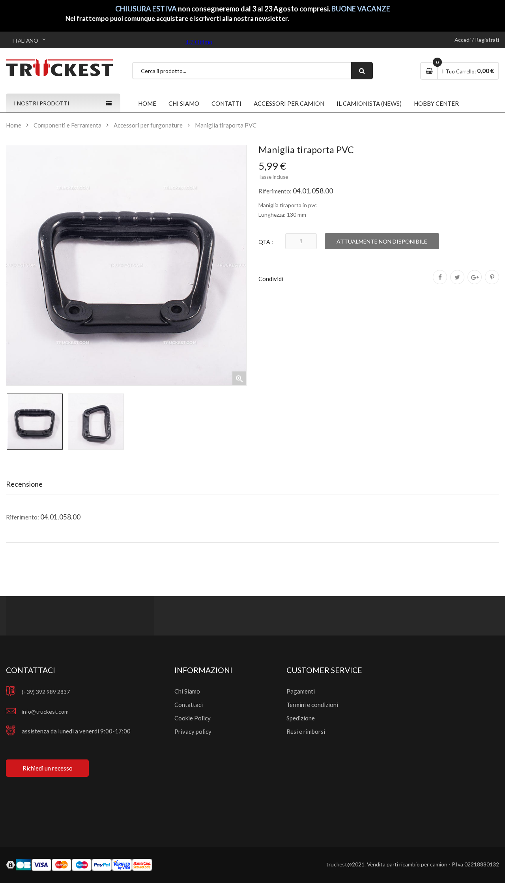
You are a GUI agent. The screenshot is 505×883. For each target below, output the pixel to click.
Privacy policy (192, 731)
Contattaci (188, 704)
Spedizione (300, 718)
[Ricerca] (362, 70)
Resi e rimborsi (305, 731)
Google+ (474, 282)
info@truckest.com (45, 711)
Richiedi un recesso (47, 768)
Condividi (440, 282)
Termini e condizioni (312, 704)
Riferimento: (275, 191)
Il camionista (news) (369, 103)
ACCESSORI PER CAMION (289, 103)
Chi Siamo (187, 691)
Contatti (226, 103)
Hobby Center (436, 103)
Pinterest (492, 282)
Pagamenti (300, 691)
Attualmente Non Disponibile (382, 241)
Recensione (24, 484)
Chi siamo (183, 103)
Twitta (457, 282)
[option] (34, 422)
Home (147, 103)
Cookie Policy (192, 718)
